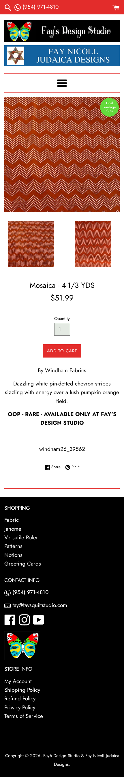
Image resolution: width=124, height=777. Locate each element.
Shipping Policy (22, 690)
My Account (18, 681)
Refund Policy (19, 698)
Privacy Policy (19, 707)
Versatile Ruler (21, 537)
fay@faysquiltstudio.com (39, 605)
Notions (13, 555)
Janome (12, 529)
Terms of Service (23, 716)
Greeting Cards (22, 564)
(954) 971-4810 (40, 7)
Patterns (13, 546)
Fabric (11, 520)
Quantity (62, 318)
